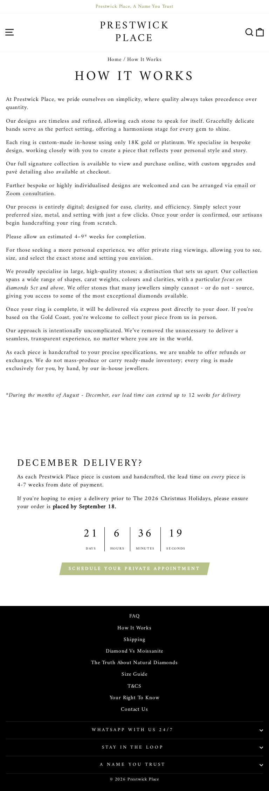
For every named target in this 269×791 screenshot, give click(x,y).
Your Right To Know (135, 698)
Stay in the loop (133, 747)
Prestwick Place (135, 32)
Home (115, 59)
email (241, 185)
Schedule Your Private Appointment (134, 569)
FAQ (134, 616)
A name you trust (133, 765)
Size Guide (134, 674)
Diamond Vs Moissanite (134, 651)
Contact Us (134, 709)
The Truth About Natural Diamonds (134, 663)
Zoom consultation (30, 194)
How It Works (134, 628)
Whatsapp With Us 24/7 (132, 730)
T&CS (134, 686)
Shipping (134, 640)
